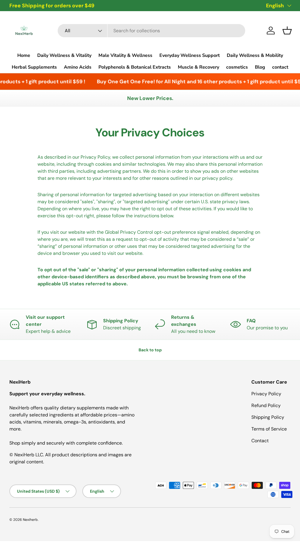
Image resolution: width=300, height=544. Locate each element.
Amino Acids (77, 67)
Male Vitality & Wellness (125, 55)
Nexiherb (30, 519)
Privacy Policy (266, 394)
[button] (287, 30)
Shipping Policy (267, 417)
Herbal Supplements (34, 67)
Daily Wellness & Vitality (64, 55)
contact (280, 67)
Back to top (150, 350)
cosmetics (237, 67)
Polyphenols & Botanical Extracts (134, 67)
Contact (260, 441)
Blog (260, 67)
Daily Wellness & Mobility (255, 55)
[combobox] (151, 30)
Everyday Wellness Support (189, 55)
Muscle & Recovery (198, 67)
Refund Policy (266, 405)
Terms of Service (269, 429)
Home (23, 55)
